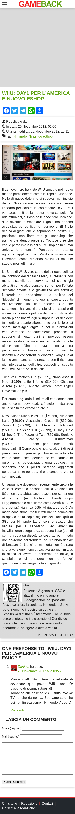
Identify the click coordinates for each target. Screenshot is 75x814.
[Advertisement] (37, 47)
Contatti (47, 803)
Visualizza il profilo (54, 635)
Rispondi (17, 710)
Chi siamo (9, 803)
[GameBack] (40, 5)
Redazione (29, 803)
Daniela (23, 666)
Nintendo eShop (41, 136)
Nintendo (20, 136)
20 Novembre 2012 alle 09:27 (39, 671)
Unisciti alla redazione (18, 808)
